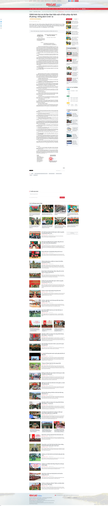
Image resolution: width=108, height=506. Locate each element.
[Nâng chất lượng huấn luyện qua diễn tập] (60, 208)
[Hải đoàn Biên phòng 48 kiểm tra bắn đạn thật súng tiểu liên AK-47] (35, 395)
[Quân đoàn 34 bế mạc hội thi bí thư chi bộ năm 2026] (35, 438)
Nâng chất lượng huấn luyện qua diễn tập (60, 214)
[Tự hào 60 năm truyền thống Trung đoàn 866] (35, 294)
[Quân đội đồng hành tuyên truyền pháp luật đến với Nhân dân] (35, 356)
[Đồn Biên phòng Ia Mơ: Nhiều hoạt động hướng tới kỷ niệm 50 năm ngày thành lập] (47, 425)
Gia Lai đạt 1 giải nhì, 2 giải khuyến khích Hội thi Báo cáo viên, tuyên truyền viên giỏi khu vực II (72, 81)
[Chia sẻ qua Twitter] (1, 24)
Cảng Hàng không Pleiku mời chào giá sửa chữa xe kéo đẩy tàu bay (72, 115)
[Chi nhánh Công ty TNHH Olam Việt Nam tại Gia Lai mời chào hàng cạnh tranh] (69, 129)
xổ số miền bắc (68, 232)
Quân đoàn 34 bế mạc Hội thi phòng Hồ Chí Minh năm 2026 (47, 214)
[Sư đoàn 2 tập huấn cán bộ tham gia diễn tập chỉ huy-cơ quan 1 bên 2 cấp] (35, 303)
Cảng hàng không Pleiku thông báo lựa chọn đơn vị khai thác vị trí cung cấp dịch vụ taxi (72, 136)
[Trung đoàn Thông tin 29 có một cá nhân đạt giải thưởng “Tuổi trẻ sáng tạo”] (34, 425)
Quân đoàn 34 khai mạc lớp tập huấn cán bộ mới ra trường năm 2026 (52, 474)
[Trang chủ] (30, 9)
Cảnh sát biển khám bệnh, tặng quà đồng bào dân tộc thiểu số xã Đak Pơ (75, 39)
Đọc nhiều (69, 19)
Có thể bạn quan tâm (36, 203)
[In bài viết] (1, 28)
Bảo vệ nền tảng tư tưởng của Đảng (46, 11)
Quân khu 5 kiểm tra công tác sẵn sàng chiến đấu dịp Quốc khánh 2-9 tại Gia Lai (53, 334)
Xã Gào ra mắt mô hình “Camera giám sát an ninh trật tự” (75, 22)
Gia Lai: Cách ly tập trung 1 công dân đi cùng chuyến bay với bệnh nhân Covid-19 (44, 31)
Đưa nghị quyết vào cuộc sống (75, 11)
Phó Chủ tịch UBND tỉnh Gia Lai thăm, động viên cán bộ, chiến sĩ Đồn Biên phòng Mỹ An (53, 242)
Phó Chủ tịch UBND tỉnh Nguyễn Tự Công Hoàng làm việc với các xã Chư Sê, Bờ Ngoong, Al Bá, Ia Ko (72, 62)
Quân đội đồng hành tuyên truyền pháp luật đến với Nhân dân (53, 354)
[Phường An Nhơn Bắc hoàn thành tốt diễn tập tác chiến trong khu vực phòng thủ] (35, 376)
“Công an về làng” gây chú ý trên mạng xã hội (51, 363)
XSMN (77, 232)
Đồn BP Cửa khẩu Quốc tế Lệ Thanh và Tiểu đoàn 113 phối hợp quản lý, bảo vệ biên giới (72, 33)
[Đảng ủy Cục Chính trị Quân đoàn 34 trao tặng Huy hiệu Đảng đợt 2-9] (47, 324)
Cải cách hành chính (67, 11)
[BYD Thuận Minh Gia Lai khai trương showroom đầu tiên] (69, 142)
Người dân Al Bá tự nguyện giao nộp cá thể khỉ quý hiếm (75, 74)
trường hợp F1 (35, 175)
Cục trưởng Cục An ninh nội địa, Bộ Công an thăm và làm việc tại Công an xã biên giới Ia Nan (59, 430)
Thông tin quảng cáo (72, 110)
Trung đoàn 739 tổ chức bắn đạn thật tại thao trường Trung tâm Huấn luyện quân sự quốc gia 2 (52, 445)
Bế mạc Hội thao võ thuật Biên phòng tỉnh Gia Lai (52, 251)
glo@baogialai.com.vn (34, 499)
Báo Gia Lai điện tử (54, 5)
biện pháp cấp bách (51, 173)
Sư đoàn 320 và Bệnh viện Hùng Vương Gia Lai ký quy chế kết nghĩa (53, 464)
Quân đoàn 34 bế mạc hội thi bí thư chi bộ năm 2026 (52, 434)
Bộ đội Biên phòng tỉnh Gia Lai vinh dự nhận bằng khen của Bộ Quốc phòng (34, 329)
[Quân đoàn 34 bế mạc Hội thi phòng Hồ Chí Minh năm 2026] (47, 208)
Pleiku (32, 173)
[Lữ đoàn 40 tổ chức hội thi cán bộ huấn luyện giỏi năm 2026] (35, 457)
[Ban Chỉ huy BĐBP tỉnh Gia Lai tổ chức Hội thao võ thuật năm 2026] (35, 313)
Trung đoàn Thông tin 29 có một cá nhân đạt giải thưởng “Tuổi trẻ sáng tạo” (35, 430)
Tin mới (75, 19)
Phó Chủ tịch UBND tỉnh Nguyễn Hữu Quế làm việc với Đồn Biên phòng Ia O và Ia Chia (72, 27)
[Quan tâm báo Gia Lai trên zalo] (70, 1)
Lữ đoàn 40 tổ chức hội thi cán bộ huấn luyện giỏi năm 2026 (53, 455)
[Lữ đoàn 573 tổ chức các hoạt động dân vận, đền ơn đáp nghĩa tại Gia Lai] (59, 324)
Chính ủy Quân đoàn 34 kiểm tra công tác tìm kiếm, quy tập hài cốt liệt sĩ (52, 262)
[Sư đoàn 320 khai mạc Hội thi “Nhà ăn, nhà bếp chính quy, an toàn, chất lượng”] (35, 486)
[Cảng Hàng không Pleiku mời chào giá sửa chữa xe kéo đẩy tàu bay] (69, 114)
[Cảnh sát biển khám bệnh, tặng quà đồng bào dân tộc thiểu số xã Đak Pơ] (68, 38)
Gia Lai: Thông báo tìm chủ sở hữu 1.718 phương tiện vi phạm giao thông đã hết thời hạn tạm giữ (72, 123)
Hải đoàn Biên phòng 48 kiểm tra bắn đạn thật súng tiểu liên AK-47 (52, 393)
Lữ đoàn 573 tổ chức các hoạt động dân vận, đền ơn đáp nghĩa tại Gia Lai (58, 329)
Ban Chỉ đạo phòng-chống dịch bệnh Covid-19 (41, 173)
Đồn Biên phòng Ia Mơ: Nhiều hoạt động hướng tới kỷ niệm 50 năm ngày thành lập (47, 430)
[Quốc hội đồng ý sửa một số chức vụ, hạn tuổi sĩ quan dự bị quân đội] (35, 347)
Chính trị (30, 11)
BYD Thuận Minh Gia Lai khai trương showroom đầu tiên (72, 143)
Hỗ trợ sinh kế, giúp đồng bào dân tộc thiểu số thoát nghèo (75, 68)
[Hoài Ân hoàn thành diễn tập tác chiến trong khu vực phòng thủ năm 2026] (35, 208)
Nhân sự (56, 11)
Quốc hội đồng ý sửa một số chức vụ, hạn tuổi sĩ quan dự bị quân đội (53, 344)
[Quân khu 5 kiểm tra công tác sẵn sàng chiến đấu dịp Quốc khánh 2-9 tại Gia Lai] (35, 337)
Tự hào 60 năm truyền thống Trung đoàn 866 (51, 290)
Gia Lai (31, 175)
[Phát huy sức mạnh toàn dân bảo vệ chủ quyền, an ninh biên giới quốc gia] (35, 386)
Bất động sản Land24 (73, 232)
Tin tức (53, 11)
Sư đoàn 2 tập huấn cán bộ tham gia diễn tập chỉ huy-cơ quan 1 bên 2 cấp (53, 301)
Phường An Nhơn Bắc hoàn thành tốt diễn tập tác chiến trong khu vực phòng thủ (53, 373)
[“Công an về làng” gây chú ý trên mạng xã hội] (35, 366)
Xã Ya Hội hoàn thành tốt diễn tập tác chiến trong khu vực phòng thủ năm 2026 (53, 233)
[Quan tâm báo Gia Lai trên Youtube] (72, 1)
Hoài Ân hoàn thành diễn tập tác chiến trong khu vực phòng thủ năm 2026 (34, 214)
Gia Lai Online (35, 495)
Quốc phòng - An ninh (37, 11)
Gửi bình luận (62, 197)
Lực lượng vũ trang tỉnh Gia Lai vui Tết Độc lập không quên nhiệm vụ (75, 43)
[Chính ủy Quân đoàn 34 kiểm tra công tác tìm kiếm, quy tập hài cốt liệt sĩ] (35, 264)
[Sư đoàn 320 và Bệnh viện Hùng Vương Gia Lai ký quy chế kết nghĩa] (35, 467)
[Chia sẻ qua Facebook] (1, 20)
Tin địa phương (71, 48)
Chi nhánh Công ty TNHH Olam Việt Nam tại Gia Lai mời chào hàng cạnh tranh (72, 129)
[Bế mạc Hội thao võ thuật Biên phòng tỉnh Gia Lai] (35, 255)
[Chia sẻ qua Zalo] (1, 22)
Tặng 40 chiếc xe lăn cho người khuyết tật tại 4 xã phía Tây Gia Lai (72, 54)
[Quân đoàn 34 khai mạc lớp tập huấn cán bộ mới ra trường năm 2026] (35, 477)
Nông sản (68, 89)
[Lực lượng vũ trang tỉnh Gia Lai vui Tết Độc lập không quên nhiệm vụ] (68, 43)
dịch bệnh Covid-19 (58, 173)
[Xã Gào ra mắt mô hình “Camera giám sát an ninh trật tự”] (68, 22)
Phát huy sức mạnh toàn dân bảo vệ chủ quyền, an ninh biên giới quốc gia (53, 383)
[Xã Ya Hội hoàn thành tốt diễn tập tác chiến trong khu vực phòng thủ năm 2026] (35, 235)
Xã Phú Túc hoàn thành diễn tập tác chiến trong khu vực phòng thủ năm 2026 (52, 281)
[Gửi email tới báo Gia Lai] (73, 1)
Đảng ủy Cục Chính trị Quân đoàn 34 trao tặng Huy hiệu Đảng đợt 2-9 (47, 329)
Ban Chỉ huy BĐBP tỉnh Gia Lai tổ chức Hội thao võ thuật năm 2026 (52, 310)
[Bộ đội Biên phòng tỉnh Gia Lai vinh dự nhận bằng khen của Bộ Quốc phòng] (34, 324)
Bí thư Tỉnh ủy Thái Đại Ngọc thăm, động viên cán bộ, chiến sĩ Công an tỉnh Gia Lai (53, 272)
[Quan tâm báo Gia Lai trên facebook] (69, 1)
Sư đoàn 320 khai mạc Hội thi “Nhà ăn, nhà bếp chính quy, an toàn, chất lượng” (53, 484)
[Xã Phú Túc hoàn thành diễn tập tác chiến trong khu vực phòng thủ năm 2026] (35, 284)
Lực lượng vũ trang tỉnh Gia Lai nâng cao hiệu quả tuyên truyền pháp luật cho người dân (52, 412)
